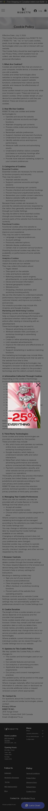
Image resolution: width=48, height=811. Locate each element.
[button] (38, 385)
